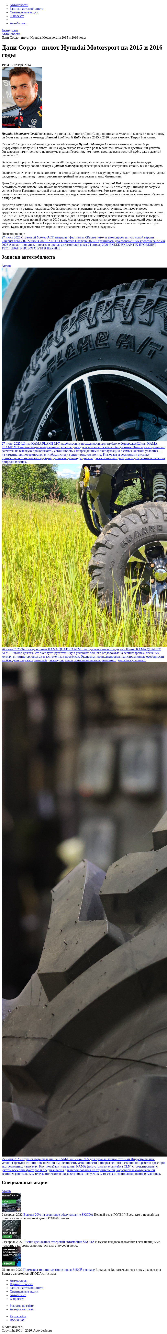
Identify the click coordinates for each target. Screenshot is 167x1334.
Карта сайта (18, 1316)
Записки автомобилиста (26, 8)
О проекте (17, 16)
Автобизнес (18, 23)
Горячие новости (21, 1284)
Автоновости (19, 5)
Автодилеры (18, 1280)
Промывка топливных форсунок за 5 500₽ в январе (59, 1269)
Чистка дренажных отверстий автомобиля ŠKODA (58, 1242)
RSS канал (17, 1320)
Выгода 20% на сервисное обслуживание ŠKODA (58, 1214)
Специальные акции (24, 12)
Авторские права (22, 1309)
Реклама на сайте (22, 1305)
